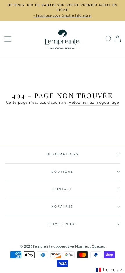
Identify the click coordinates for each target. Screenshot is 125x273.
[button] (110, 270)
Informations (62, 154)
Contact (62, 189)
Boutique (62, 172)
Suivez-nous (62, 224)
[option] (62, 10)
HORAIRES (62, 206)
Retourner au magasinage (94, 102)
